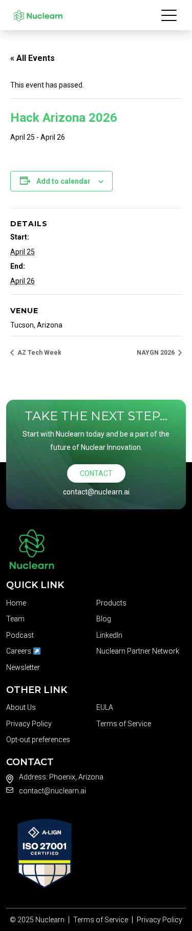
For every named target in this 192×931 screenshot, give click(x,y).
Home (16, 603)
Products (111, 603)
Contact (96, 473)
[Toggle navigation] (169, 15)
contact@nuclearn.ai (96, 492)
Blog (103, 619)
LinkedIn (109, 635)
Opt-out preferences (38, 739)
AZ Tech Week (38, 352)
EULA (104, 707)
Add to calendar (63, 181)
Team (15, 619)
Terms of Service (123, 724)
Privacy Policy (29, 724)
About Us (21, 707)
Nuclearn (50, 919)
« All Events (32, 58)
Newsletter (23, 667)
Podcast (20, 635)
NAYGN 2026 (156, 352)
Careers (19, 651)
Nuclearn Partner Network (137, 651)
